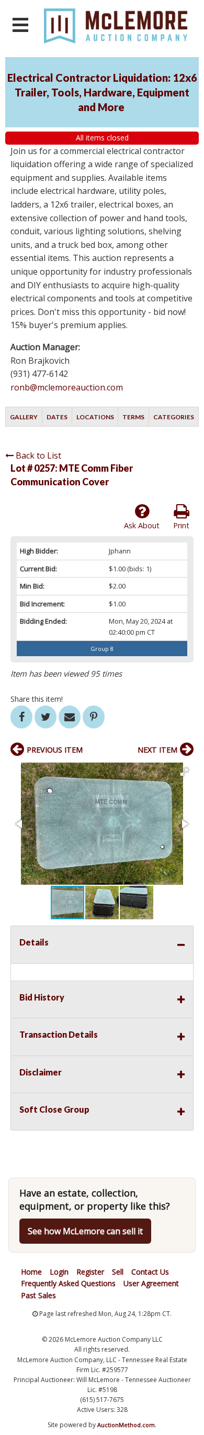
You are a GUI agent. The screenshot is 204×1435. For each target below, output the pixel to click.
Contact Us (150, 1272)
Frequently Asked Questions (68, 1283)
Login (59, 1272)
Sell (117, 1272)
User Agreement (151, 1283)
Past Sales (38, 1295)
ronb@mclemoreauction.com (66, 387)
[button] (184, 772)
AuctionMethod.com (126, 1425)
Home (31, 1272)
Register (90, 1272)
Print (181, 525)
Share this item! (36, 699)
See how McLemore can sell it (85, 1231)
